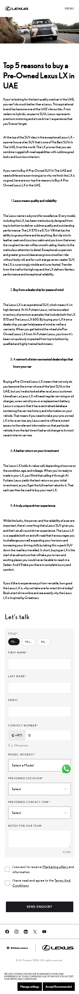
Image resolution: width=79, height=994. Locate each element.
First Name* (17, 652)
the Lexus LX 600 (27, 319)
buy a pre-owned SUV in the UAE (43, 170)
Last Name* (17, 676)
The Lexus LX (65, 530)
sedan (7, 565)
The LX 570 (29, 230)
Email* (13, 700)
